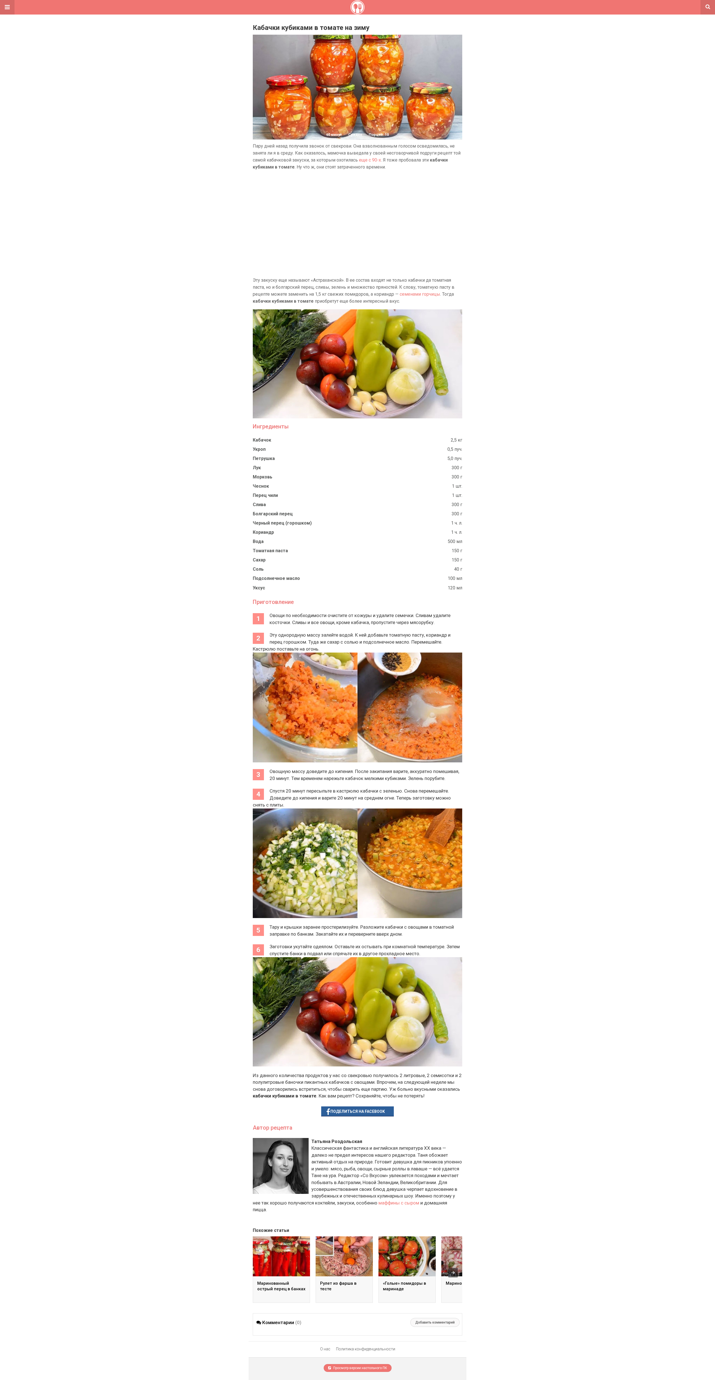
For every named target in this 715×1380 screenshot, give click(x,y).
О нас (325, 1349)
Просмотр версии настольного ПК (359, 1368)
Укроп (259, 449)
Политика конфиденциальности (365, 1349)
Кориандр (263, 532)
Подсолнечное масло (276, 578)
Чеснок (261, 486)
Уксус (259, 588)
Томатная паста (270, 550)
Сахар (259, 560)
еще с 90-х (370, 160)
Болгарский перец (273, 513)
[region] (357, 223)
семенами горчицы (420, 294)
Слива (259, 504)
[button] (7, 7)
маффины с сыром (398, 1203)
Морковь (262, 477)
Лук (257, 467)
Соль (258, 569)
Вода (258, 541)
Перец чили (265, 495)
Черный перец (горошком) (282, 523)
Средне (355, 134)
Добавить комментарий (435, 1322)
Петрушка (264, 458)
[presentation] (453, 1272)
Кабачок (262, 440)
